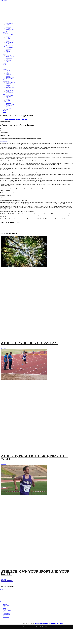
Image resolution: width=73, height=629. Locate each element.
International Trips (10, 29)
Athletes (5, 22)
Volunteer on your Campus (41, 623)
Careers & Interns (7, 610)
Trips (4, 615)
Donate (4, 63)
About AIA (8, 55)
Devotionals (8, 49)
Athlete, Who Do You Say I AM (29, 343)
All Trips (8, 28)
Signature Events (9, 42)
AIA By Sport (6, 605)
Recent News (9, 58)
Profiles (7, 50)
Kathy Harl (24, 119)
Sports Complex (9, 31)
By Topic (8, 52)
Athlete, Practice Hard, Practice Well (34, 457)
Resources (8, 51)
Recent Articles (9, 47)
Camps (7, 25)
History (7, 59)
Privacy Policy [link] (45, 626)
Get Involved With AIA (11, 34)
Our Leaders (8, 60)
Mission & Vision (10, 56)
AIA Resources (6, 614)
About (4, 54)
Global (7, 61)
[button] (71, 626)
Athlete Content (9, 23)
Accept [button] (52, 626)
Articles (4, 606)
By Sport (8, 24)
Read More (3, 348)
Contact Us (5, 609)
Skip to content (3, 0)
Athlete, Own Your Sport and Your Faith (35, 573)
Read (4, 46)
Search (4, 64)
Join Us (7, 43)
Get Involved (6, 33)
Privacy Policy (6, 617)
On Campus (8, 27)
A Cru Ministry (3, 601)
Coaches (5, 32)
